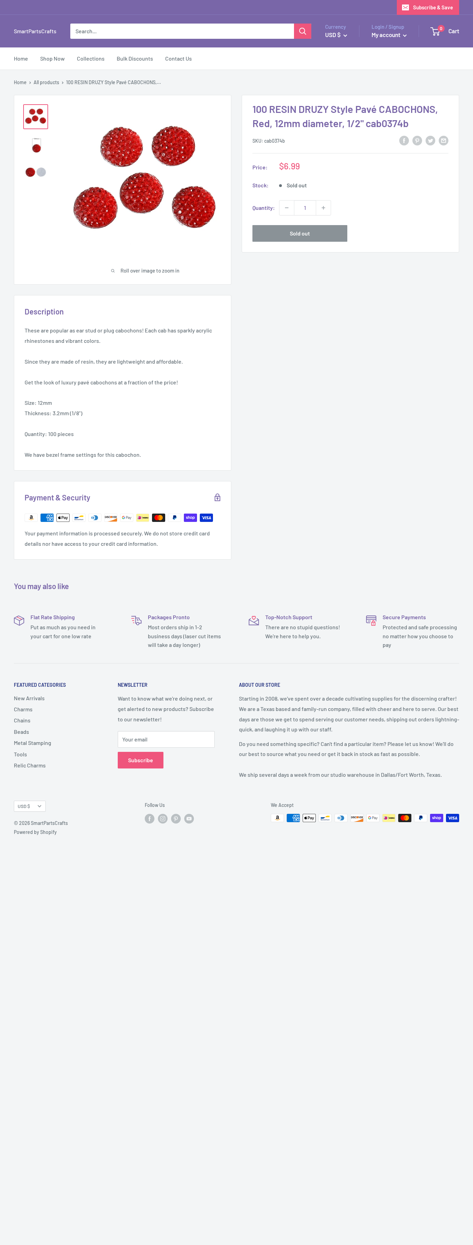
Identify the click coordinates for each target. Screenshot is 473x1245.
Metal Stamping (32, 742)
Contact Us (178, 58)
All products (46, 82)
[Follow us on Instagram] (163, 819)
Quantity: (263, 207)
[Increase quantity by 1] (323, 208)
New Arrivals (29, 698)
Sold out (300, 233)
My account (386, 34)
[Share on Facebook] (404, 140)
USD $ (24, 806)
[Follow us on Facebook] (149, 819)
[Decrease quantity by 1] (286, 208)
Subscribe (140, 760)
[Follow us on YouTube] (189, 819)
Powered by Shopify (35, 832)
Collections (91, 58)
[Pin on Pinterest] (417, 140)
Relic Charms (30, 765)
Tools (20, 754)
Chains (22, 720)
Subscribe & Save (433, 7)
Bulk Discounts (135, 58)
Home (21, 58)
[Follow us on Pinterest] (176, 819)
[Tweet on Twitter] (430, 140)
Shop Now (52, 58)
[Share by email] (443, 140)
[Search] (302, 31)
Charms (23, 709)
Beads (21, 731)
